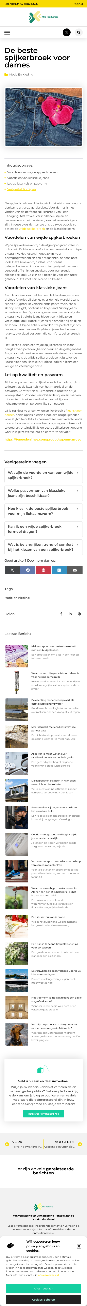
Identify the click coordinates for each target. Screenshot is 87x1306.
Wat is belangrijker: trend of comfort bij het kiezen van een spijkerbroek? (43, 547)
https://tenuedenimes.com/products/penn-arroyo (43, 439)
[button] (79, 1246)
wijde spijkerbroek (32, 229)
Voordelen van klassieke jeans (28, 178)
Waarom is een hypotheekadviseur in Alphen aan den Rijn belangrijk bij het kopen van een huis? (53, 892)
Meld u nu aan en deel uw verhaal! (43, 1081)
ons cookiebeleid (48, 1275)
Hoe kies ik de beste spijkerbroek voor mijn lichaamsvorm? (43, 511)
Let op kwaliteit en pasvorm (27, 183)
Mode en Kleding (21, 74)
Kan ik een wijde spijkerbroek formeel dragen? (43, 529)
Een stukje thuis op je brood (48, 917)
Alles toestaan (43, 1288)
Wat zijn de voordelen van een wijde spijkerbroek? (43, 475)
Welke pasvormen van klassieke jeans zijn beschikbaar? (43, 493)
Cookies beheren (43, 1299)
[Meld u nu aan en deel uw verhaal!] (43, 1069)
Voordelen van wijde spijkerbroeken (32, 172)
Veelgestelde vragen (21, 189)
